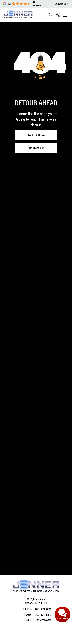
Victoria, (30, 602)
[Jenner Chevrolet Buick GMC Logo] (20, 14)
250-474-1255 (43, 614)
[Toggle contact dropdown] (68, 4)
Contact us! (36, 148)
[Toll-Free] (58, 15)
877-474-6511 (43, 609)
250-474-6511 (43, 620)
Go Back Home (36, 135)
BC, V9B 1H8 (41, 602)
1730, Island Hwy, (36, 599)
